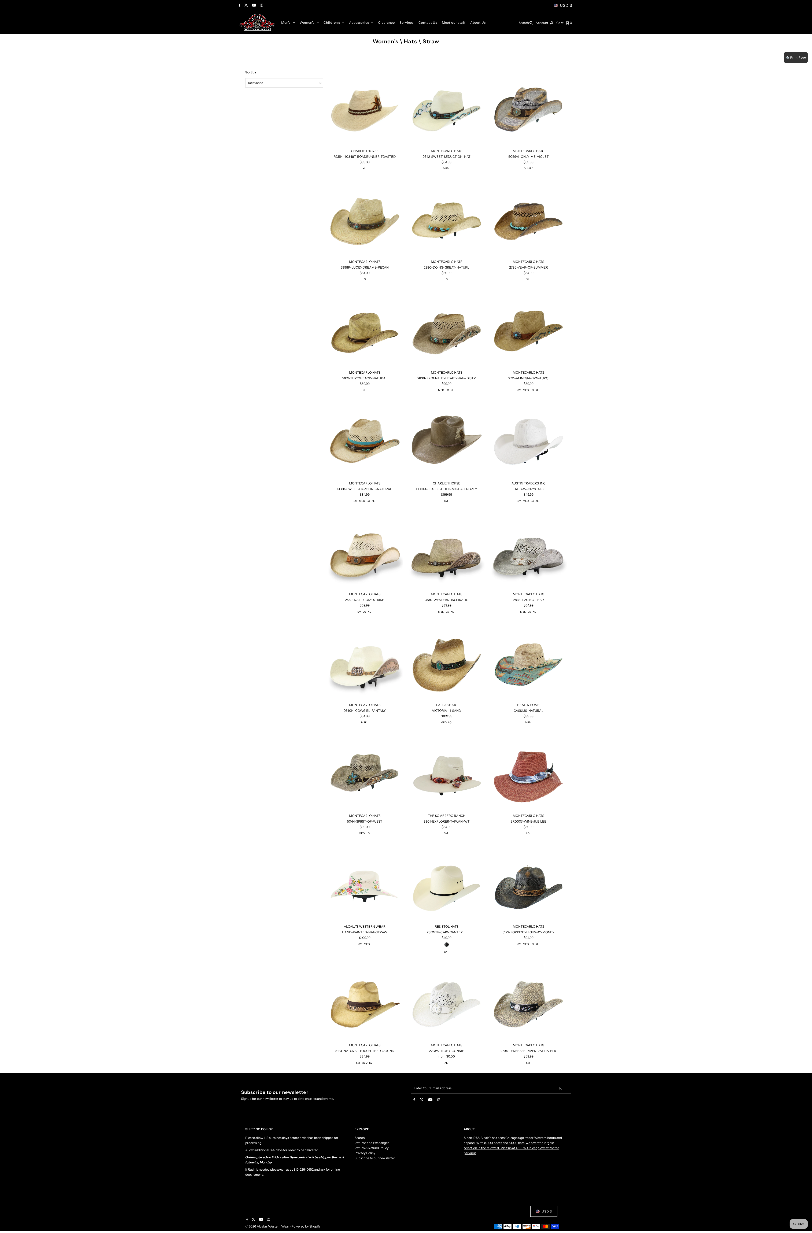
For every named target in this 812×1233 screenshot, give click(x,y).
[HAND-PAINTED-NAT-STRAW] (364, 883)
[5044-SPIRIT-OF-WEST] (364, 773)
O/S (446, 951)
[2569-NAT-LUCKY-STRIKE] (364, 551)
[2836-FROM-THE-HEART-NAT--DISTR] (446, 329)
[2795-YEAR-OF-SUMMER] (528, 219)
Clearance (386, 23)
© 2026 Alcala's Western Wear (267, 1226)
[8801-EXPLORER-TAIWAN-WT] (446, 773)
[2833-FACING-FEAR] (528, 551)
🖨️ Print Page (796, 57)
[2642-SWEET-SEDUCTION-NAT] (446, 108)
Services (407, 23)
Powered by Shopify (306, 1226)
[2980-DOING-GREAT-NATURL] (446, 219)
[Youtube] (253, 5)
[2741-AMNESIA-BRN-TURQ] (528, 329)
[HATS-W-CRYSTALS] (528, 440)
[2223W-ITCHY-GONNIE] (446, 1002)
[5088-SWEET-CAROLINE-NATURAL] (364, 440)
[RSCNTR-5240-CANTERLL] (446, 883)
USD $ (566, 5)
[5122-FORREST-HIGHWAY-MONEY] (528, 883)
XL (364, 168)
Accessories (359, 23)
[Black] (446, 944)
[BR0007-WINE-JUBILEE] (528, 773)
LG (524, 168)
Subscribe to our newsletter (375, 1158)
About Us (478, 23)
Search (360, 1138)
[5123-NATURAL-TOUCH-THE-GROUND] (364, 1002)
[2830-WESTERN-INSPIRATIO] (446, 551)
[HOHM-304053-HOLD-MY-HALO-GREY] (446, 440)
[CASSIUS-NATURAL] (528, 662)
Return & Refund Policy (372, 1148)
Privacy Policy (365, 1153)
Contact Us (427, 23)
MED (446, 168)
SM (519, 390)
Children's (332, 23)
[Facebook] (239, 5)
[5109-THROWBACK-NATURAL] (364, 329)
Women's (307, 23)
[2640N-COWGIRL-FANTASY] (364, 662)
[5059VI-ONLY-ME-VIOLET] (528, 108)
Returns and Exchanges (372, 1143)
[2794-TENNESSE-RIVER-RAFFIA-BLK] (528, 1002)
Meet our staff (453, 23)
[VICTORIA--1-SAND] (446, 662)
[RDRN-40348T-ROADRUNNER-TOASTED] (364, 108)
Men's (286, 23)
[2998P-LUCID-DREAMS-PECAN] (364, 219)
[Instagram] (261, 5)
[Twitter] (245, 5)
